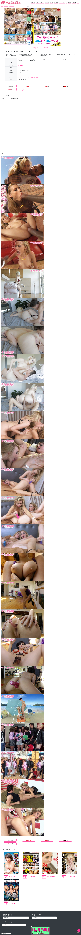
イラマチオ (24, 77)
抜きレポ (47, 2)
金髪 (37, 77)
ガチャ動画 (62, 2)
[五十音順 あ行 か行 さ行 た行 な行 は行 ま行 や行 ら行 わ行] (44, 918)
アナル (19, 77)
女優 (37, 2)
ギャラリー (39, 47)
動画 (34, 47)
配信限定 (56, 2)
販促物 (69, 2)
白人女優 (33, 77)
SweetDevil (20, 65)
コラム (51, 2)
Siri (18, 59)
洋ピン (28, 77)
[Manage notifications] (78, 932)
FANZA (24, 89)
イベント (42, 2)
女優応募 (74, 2)
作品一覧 (33, 2)
